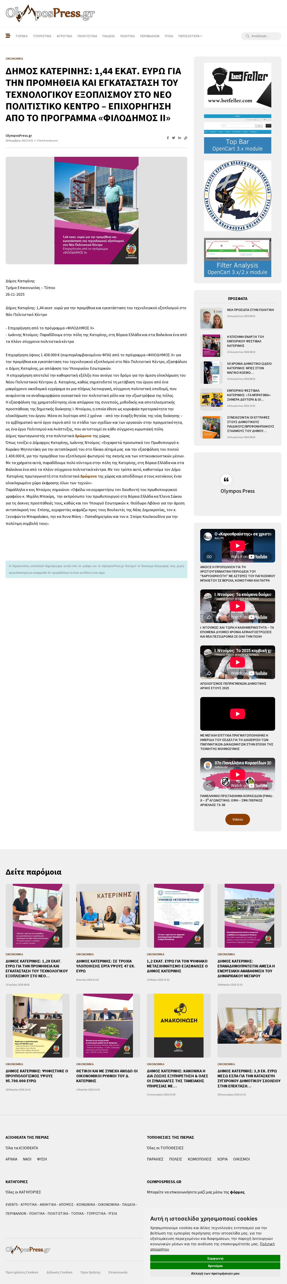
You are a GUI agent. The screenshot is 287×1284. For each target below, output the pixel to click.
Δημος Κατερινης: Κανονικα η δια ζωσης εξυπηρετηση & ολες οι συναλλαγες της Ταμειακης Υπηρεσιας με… (177, 1078)
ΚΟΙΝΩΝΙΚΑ (85, 1204)
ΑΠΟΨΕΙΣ (66, 1204)
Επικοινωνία (118, 1272)
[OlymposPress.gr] (50, 13)
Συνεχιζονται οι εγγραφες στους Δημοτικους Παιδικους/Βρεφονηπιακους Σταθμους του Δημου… (250, 424)
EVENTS (12, 1204)
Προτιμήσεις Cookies (22, 1272)
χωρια (222, 1159)
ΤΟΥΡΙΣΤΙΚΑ (42, 36)
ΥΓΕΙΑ (169, 36)
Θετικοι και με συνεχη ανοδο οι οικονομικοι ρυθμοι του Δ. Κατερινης (107, 1076)
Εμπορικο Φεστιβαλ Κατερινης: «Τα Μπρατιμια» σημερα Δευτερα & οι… (249, 395)
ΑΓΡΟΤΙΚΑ (64, 36)
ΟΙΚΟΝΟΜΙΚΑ (108, 1204)
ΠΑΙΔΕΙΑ (108, 36)
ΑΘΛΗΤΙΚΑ (48, 1204)
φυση (42, 1159)
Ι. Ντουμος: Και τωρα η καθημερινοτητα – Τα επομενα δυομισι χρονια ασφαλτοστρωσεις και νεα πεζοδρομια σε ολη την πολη (237, 632)
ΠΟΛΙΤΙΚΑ (127, 36)
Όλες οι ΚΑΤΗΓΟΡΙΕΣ (23, 1192)
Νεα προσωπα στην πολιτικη (250, 309)
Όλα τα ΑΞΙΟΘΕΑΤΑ (22, 1148)
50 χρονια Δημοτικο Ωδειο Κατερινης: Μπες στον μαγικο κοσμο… (249, 368)
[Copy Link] (185, 138)
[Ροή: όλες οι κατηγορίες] (8, 36)
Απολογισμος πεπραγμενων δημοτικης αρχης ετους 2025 (233, 686)
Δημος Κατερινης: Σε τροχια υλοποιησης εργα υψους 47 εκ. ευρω (105, 966)
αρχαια (11, 1159)
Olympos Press (238, 491)
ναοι (27, 1159)
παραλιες (155, 1159)
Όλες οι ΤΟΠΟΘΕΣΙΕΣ (165, 1148)
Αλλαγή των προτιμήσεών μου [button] (215, 1273)
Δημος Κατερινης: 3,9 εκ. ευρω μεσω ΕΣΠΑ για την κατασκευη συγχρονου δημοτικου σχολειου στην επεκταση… (248, 1078)
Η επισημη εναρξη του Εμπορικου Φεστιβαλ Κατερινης (245, 341)
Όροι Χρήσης (90, 1272)
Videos (238, 819)
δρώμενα (83, 436)
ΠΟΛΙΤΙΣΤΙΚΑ (87, 36)
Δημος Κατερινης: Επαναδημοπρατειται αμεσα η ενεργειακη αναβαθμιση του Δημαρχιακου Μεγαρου (246, 968)
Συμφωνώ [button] (215, 1258)
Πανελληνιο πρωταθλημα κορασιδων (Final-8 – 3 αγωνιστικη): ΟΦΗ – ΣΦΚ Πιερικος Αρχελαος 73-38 (237, 800)
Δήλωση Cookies (59, 1272)
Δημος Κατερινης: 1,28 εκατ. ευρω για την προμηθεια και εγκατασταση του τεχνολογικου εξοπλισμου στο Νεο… (37, 968)
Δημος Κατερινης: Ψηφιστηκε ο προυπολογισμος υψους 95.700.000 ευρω (37, 1076)
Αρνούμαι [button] (215, 1266)
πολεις (175, 1159)
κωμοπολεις (200, 1159)
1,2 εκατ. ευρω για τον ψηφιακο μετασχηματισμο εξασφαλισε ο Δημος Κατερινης (177, 966)
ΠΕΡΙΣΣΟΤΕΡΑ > (190, 36)
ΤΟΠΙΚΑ (22, 36)
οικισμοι (241, 1159)
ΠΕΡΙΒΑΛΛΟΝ (149, 36)
